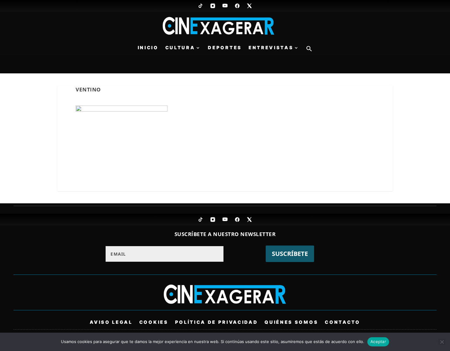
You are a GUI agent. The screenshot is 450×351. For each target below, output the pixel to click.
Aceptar (378, 341)
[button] (309, 50)
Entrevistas (271, 48)
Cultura (180, 48)
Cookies (153, 322)
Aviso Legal (111, 322)
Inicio (148, 48)
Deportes (225, 48)
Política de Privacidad (216, 322)
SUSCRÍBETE (290, 253)
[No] (441, 342)
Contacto (342, 322)
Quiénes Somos (291, 322)
